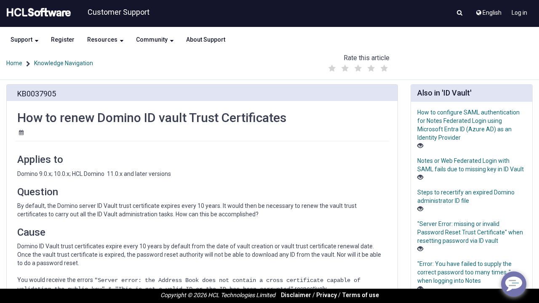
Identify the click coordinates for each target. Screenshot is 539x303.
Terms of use (360, 295)
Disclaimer (296, 295)
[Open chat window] (513, 284)
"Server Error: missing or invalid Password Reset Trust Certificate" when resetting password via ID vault (470, 232)
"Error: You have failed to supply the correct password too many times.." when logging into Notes (464, 272)
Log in (519, 12)
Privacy (326, 295)
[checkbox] (332, 69)
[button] (460, 13)
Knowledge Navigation (63, 63)
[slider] (358, 66)
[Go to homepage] (37, 12)
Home (14, 63)
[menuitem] (488, 10)
